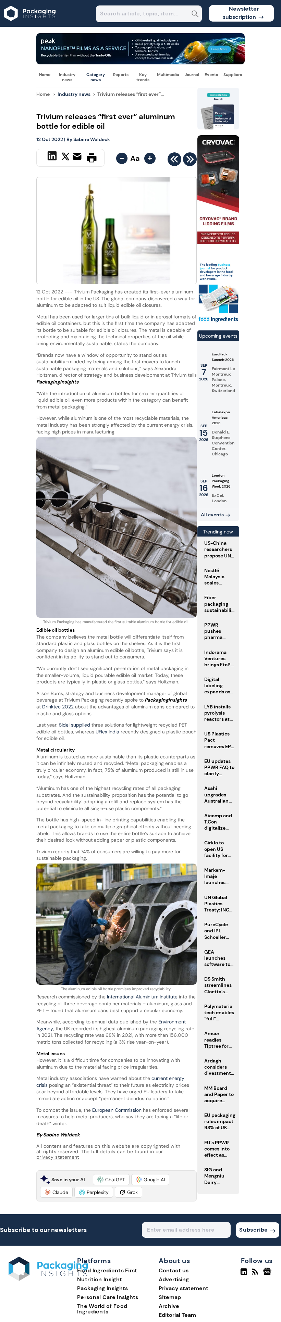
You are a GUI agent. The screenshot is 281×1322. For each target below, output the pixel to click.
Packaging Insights (102, 1288)
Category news (95, 77)
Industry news (67, 77)
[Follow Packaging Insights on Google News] (268, 1274)
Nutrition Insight (99, 1279)
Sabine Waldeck (91, 139)
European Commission (116, 1110)
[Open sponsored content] (140, 62)
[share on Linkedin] (53, 157)
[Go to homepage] (48, 1279)
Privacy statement (183, 1288)
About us (174, 1261)
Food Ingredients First (107, 1270)
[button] (111, 1179)
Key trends (142, 77)
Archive (169, 1306)
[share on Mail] (78, 157)
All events (212, 514)
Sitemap (170, 1297)
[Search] (195, 15)
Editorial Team (177, 1315)
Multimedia (168, 74)
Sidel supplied (75, 725)
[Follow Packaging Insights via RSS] (256, 1274)
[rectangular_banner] (218, 322)
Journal (192, 74)
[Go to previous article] (174, 160)
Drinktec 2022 (57, 706)
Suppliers (232, 74)
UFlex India (107, 731)
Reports (121, 74)
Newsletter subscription (241, 12)
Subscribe (253, 1229)
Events (211, 74)
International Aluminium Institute (142, 996)
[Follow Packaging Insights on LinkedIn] (244, 1274)
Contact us (173, 1270)
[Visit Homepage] (30, 25)
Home (44, 74)
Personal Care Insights (107, 1297)
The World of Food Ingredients (102, 1309)
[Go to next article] (190, 160)
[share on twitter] (65, 157)
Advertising (174, 1279)
